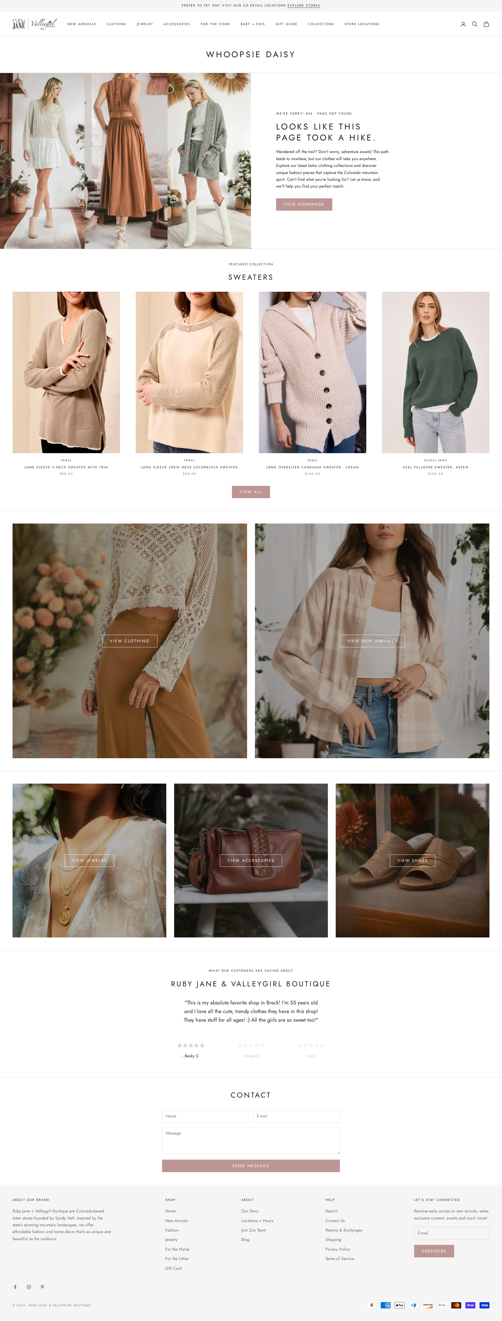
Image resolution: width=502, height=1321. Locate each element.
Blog (245, 1239)
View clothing (130, 641)
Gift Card (173, 1268)
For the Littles (177, 1259)
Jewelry (145, 24)
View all (251, 492)
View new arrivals (372, 641)
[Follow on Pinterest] (42, 1287)
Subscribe (434, 1251)
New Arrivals (81, 24)
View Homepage (304, 204)
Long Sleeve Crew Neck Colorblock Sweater (189, 467)
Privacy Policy (338, 1249)
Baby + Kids (253, 24)
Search (332, 1211)
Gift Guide (287, 24)
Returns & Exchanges (344, 1230)
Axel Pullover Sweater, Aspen (435, 467)
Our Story (249, 1211)
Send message (250, 1166)
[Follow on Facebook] (15, 1287)
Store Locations (362, 24)
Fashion (172, 1230)
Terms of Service (340, 1259)
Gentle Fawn (435, 460)
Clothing (116, 24)
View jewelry (89, 860)
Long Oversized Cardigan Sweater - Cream (312, 467)
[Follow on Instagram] (28, 1287)
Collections (321, 24)
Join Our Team (253, 1230)
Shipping (333, 1239)
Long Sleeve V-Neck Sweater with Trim (66, 467)
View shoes (412, 860)
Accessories (177, 24)
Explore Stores (304, 5)
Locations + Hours (257, 1221)
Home (170, 1211)
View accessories (250, 860)
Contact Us (335, 1221)
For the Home (215, 24)
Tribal (66, 460)
